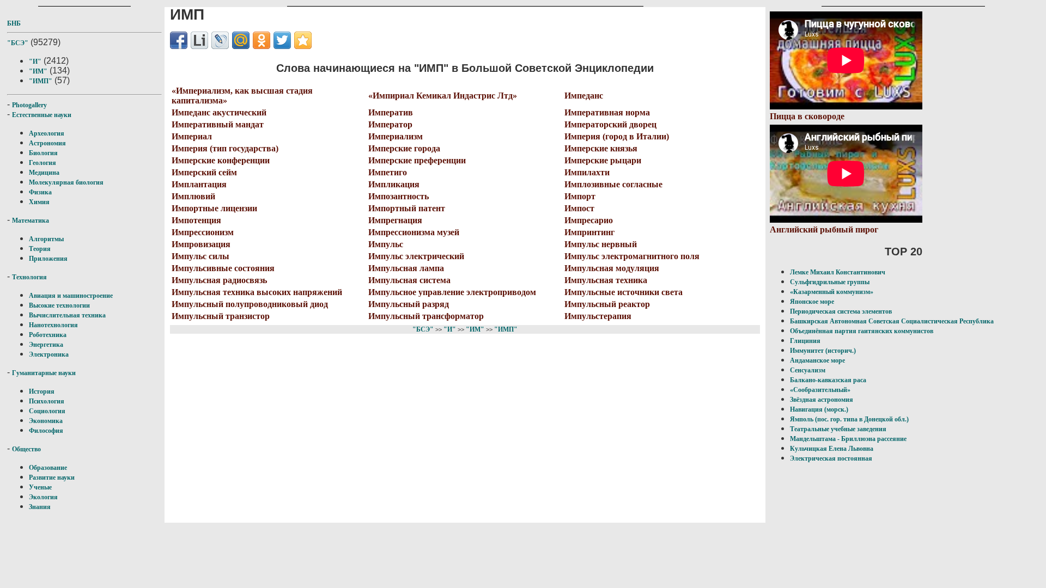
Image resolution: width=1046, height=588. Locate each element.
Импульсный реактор (607, 304)
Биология (43, 153)
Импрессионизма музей (413, 232)
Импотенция (196, 220)
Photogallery (29, 105)
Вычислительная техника (67, 315)
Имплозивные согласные (613, 184)
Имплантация (199, 184)
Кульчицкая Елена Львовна (831, 448)
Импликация (393, 184)
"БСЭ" (17, 43)
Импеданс (583, 95)
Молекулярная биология (66, 182)
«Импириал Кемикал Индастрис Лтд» (442, 95)
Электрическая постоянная (831, 458)
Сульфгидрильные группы (829, 282)
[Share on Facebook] (178, 40)
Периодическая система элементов (841, 311)
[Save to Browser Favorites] (303, 40)
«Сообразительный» (820, 390)
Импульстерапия (597, 316)
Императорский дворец (610, 124)
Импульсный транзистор (221, 316)
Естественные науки (41, 115)
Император (390, 124)
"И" (35, 61)
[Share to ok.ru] (261, 40)
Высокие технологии (59, 305)
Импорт (579, 196)
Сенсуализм (807, 370)
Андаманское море (817, 360)
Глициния (805, 341)
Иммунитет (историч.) (823, 350)
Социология (47, 411)
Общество (26, 449)
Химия (39, 202)
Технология (29, 277)
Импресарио (588, 220)
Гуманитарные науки (44, 373)
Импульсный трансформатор (426, 316)
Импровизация (201, 244)
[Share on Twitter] (282, 40)
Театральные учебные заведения (838, 429)
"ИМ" (38, 71)
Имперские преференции (417, 160)
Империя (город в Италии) (616, 136)
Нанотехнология (53, 325)
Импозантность (398, 196)
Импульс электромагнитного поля (632, 256)
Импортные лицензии (214, 208)
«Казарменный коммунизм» (831, 292)
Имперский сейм (204, 172)
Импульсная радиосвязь (219, 280)
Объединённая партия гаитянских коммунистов (861, 331)
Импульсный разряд (408, 304)
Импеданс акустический (219, 112)
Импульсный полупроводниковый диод (250, 304)
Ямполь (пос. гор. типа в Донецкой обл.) (849, 419)
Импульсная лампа (406, 268)
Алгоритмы (46, 239)
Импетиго (387, 172)
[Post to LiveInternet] (199, 40)
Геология (42, 163)
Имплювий (193, 196)
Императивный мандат (218, 124)
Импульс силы (200, 256)
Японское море (812, 301)
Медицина (44, 172)
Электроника (49, 354)
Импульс (385, 244)
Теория (40, 249)
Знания (40, 507)
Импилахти (587, 172)
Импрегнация (395, 220)
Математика (30, 220)
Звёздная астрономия (821, 399)
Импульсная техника (605, 280)
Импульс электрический (416, 256)
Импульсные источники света (623, 292)
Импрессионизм (203, 232)
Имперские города (404, 148)
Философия (46, 430)
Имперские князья (600, 148)
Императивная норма (607, 112)
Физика (40, 192)
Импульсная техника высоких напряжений (257, 292)
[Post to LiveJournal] (220, 40)
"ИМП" (40, 81)
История (41, 391)
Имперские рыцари (602, 160)
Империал (192, 136)
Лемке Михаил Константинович (837, 272)
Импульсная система (409, 280)
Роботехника (47, 335)
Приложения (48, 258)
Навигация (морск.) (819, 409)
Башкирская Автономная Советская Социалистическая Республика (892, 321)
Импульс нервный (600, 244)
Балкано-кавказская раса (828, 380)
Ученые (40, 487)
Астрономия (47, 143)
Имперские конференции (221, 160)
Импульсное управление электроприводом (452, 292)
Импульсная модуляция (611, 268)
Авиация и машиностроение (71, 295)
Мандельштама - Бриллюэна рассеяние (848, 439)
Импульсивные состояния (223, 268)
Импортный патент (406, 208)
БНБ (14, 23)
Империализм (395, 136)
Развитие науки (52, 477)
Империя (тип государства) (225, 148)
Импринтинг (589, 232)
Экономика (46, 421)
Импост (579, 208)
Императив (390, 112)
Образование (48, 467)
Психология (46, 401)
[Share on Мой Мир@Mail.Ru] (241, 40)
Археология (46, 133)
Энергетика (46, 344)
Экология (43, 497)
